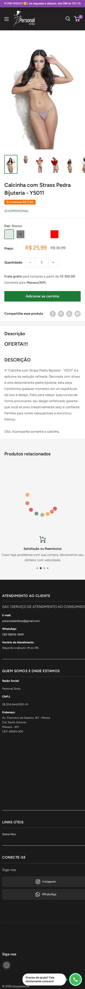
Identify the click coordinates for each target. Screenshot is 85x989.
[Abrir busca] (68, 18)
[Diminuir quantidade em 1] (30, 262)
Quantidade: (13, 262)
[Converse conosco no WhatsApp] (75, 979)
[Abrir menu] (6, 19)
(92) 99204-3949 (13, 634)
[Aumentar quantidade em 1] (53, 262)
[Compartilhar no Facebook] (53, 313)
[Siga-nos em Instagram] (6, 965)
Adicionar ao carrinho (42, 296)
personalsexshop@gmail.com (21, 621)
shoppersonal (16, 211)
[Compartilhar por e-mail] (78, 313)
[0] (77, 18)
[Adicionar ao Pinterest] (61, 313)
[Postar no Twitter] (69, 313)
